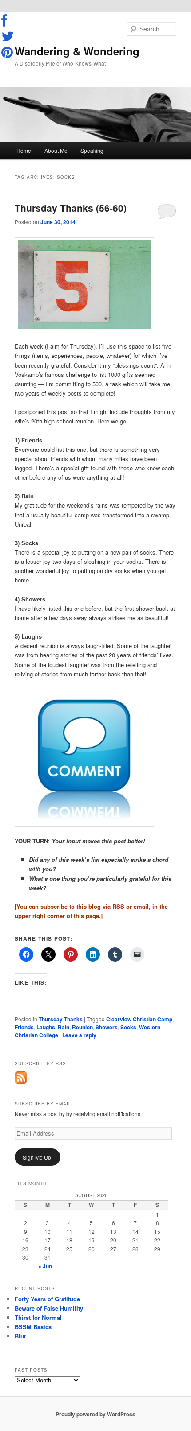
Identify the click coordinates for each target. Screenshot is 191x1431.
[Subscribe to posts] (21, 1082)
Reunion (82, 1027)
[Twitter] (8, 36)
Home (23, 150)
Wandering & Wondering (77, 50)
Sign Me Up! (37, 1157)
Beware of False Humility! (50, 1308)
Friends (24, 1027)
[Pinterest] (8, 52)
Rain (63, 1027)
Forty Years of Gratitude (47, 1299)
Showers (107, 1027)
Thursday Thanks (61, 1019)
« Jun (45, 1266)
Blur (20, 1336)
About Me (56, 150)
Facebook (8, 20)
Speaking (91, 150)
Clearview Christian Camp (139, 1019)
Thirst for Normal (38, 1317)
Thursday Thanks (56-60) (71, 207)
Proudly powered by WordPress (95, 1414)
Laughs (45, 1027)
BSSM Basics (33, 1326)
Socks (128, 1027)
